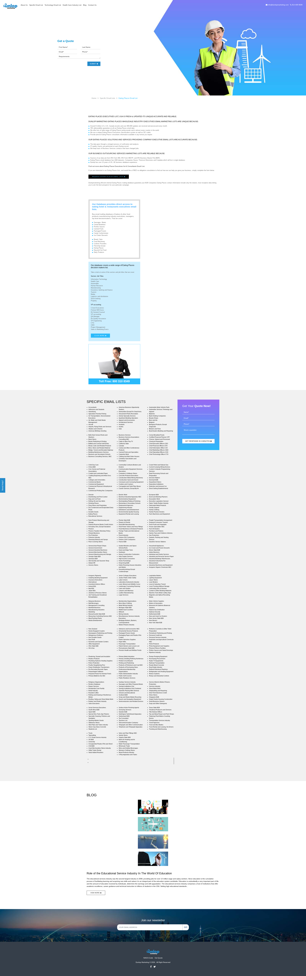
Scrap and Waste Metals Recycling (130, 697)
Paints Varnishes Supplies (127, 639)
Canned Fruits (99, 229)
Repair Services (93, 686)
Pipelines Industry (155, 652)
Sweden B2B (123, 712)
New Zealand (92, 629)
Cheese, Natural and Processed (159, 439)
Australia (121, 424)
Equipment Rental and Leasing (129, 514)
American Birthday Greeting (97, 431)
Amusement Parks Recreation (128, 414)
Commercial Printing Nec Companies (100, 490)
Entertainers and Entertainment (129, 510)
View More (95, 893)
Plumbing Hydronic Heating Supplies (100, 661)
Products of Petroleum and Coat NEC (131, 665)
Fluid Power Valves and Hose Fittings (131, 527)
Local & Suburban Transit (157, 584)
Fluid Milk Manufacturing (127, 524)
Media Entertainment (95, 620)
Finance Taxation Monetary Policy (99, 531)
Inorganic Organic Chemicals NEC (160, 567)
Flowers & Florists (124, 522)
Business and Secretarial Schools (99, 454)
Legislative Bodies (155, 575)
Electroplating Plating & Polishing (129, 501)
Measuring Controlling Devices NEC (100, 616)
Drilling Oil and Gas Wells (96, 501)
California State (124, 443)
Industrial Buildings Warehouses (159, 558)
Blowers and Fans (155, 429)
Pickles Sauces (99, 227)
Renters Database (94, 684)
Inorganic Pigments (94, 575)
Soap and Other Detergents (158, 703)
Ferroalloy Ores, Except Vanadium (99, 527)
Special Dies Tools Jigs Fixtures (98, 714)
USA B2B (91, 746)
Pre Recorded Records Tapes (98, 669)
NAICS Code (148, 958)
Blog (84, 5)
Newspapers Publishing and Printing (100, 633)
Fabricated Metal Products (157, 505)
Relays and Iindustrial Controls (159, 676)
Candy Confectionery (101, 233)
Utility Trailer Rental (94, 750)
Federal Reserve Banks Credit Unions (100, 524)
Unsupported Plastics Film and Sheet (100, 744)
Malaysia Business (94, 601)
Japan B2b (92, 590)
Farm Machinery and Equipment (159, 514)
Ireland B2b (92, 586)
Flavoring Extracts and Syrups (98, 539)
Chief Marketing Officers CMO (158, 450)
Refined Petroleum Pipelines (158, 669)
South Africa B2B (93, 710)
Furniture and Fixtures (156, 531)
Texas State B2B (154, 707)
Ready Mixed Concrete (156, 665)
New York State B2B (155, 622)
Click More (99, 335)
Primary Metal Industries (126, 656)
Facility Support (154, 507)
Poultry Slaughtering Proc (96, 665)
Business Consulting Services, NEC (100, 456)
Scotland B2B (123, 695)
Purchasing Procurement (157, 658)
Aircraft (90, 424)
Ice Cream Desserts (101, 235)
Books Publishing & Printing (97, 441)
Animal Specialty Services (127, 416)
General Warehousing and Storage (99, 554)
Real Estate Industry (155, 667)
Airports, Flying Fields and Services (99, 426)
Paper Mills (122, 642)
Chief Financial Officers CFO (158, 446)
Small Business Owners (156, 701)
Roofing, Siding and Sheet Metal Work (100, 699)
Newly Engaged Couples (96, 631)
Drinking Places (93, 503)
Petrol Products (154, 644)
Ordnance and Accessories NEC (129, 629)
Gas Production (154, 535)
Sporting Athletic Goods (96, 720)
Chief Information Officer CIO (158, 448)
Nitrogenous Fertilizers (95, 635)
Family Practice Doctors (156, 512)
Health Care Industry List (72, 5)
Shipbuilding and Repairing (158, 690)
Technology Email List (53, 5)
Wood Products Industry (126, 752)
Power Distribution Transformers (98, 667)
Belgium (151, 422)
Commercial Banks (94, 482)
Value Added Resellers (95, 752)
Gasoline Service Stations (157, 542)
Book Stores (92, 439)
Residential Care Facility (96, 688)
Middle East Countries (126, 610)
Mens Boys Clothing (125, 603)
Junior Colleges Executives (127, 575)
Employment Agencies (126, 505)
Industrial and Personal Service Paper (161, 556)
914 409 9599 (296, 5)
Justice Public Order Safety (127, 578)
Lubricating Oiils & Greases (158, 588)
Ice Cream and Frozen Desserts (159, 548)
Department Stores (155, 482)
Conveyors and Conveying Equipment (131, 482)
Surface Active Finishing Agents (129, 707)
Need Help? (3, 485)
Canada (121, 446)
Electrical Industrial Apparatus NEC (130, 497)
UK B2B (91, 739)
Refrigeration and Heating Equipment (161, 671)
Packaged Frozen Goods (127, 633)
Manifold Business (94, 607)
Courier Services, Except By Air (129, 488)
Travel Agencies (154, 722)
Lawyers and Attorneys (126, 590)
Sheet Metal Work (155, 688)
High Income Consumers (127, 558)
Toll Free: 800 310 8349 (114, 381)
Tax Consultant (123, 718)
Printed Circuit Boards (126, 661)
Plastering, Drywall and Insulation (99, 656)
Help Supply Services (126, 556)
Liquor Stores (153, 580)
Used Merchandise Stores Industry (99, 748)
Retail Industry (93, 690)
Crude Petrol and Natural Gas (158, 465)
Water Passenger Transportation (129, 744)
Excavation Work (154, 499)
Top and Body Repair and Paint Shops (161, 714)
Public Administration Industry (128, 674)
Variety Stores (123, 735)
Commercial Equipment (96, 484)
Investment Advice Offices (96, 584)
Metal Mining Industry (126, 605)
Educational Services (95, 516)
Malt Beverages (93, 603)
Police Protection (93, 663)
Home (94, 98)
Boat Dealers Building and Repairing (161, 431)
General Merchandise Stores (97, 552)
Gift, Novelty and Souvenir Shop (98, 561)
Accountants (92, 407)
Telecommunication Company (128, 722)
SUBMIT (93, 64)
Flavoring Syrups (100, 246)
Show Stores (153, 695)
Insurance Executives (95, 580)
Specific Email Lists (107, 98)
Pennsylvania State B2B (126, 648)
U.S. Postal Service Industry (97, 737)
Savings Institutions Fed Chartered (130, 688)
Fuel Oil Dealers (154, 529)
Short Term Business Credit (158, 693)
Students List (92, 729)
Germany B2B (93, 558)
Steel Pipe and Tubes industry (98, 725)
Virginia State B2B (125, 737)
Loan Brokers (153, 582)
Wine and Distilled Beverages (128, 748)
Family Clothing (154, 510)
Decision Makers (154, 478)
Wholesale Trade (124, 746)
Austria (121, 426)
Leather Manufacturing (126, 593)
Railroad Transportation (156, 663)
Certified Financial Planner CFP (159, 437)
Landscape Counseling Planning (129, 586)
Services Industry (154, 686)
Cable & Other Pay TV (126, 441)
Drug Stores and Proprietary (97, 505)
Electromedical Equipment (127, 499)
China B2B (92, 467)
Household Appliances (156, 546)
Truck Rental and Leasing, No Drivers (161, 727)
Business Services (125, 435)
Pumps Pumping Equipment (158, 656)
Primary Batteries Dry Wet (96, 676)
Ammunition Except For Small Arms (130, 411)
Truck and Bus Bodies (156, 725)
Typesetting (92, 735)
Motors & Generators (155, 603)
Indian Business (154, 552)
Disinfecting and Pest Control (97, 497)
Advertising (92, 411)
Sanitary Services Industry (127, 682)
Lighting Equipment (155, 578)
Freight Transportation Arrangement (160, 520)
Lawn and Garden (124, 588)
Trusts (90, 733)
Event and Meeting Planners (158, 497)
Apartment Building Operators (128, 418)
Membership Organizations (127, 601)
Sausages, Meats (100, 222)
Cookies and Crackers (126, 484)
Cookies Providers (100, 244)
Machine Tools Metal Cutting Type (160, 593)
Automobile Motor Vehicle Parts (159, 407)
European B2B (154, 495)
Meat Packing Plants (95, 618)
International (92, 582)
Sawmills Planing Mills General (129, 690)
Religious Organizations (96, 682)
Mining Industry (124, 614)
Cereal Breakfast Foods (156, 435)
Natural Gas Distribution (157, 610)
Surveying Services (125, 710)
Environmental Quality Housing (129, 512)
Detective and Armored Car (158, 486)
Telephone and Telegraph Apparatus (130, 727)
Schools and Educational (127, 693)
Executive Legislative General (158, 501)
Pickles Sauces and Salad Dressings (161, 650)
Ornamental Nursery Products (128, 631)
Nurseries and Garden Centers (98, 642)
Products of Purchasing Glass (128, 667)
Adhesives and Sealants (96, 409)
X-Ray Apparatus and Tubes (128, 754)
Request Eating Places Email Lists (108, 176)
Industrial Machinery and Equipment (160, 565)
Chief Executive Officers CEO (158, 443)
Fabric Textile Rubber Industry (158, 503)
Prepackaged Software (95, 671)
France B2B (122, 542)
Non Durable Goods (94, 637)
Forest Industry (123, 535)
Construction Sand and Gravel (128, 480)
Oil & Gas (91, 648)
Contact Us (92, 5)
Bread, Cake (98, 239)
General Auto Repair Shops (97, 546)
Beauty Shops (153, 418)
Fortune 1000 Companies (127, 539)
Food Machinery (99, 241)
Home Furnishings (125, 561)
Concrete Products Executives (128, 475)
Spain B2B (91, 712)
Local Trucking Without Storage (159, 586)
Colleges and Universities (96, 480)
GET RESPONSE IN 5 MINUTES (197, 441)
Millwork (121, 612)
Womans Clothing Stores (127, 750)
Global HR (91, 563)
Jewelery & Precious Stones (97, 593)
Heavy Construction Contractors (129, 554)
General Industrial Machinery (97, 550)
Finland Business (94, 533)
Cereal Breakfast (99, 224)
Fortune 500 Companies (126, 537)
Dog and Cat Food (100, 250)
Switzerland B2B (124, 716)
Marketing (91, 612)
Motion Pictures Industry (126, 625)
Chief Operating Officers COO (158, 452)
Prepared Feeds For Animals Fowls (99, 674)
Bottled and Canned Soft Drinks (98, 443)
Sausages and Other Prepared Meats (131, 684)
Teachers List (123, 720)
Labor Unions (123, 580)
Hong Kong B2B (124, 563)
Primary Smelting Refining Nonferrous (131, 658)
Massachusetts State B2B (96, 614)
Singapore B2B (154, 697)
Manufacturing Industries (96, 610)
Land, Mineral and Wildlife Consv (129, 584)
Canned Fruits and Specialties (128, 452)
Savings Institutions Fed (126, 686)
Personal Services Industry (157, 637)
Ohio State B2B (93, 646)
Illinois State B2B (154, 550)
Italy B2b (91, 588)
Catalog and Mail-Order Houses (129, 456)
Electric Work (123, 495)
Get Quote (159, 958)
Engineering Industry (125, 507)
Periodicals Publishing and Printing (160, 633)
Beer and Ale (153, 420)
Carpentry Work (124, 454)
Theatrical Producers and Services (160, 710)
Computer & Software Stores (128, 473)
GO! (185, 927)
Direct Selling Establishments (158, 488)
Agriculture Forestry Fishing (97, 414)
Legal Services (123, 595)
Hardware (122, 552)
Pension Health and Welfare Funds (130, 650)
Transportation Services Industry (159, 720)
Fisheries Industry (94, 537)
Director (91, 495)
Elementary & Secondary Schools (129, 503)
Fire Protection (93, 535)
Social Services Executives (97, 707)
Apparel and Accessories (127, 420)
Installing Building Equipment (97, 578)
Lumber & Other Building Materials (160, 590)
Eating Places (99, 248)
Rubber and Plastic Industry (97, 701)
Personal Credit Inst (155, 635)
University (91, 742)
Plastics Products (94, 658)
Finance (91, 529)
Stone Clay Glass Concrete (97, 727)
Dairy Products (99, 252)
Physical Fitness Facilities (157, 648)
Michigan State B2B (125, 607)
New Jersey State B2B (156, 618)
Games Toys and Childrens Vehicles (160, 533)
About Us (24, 5)
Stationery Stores (94, 722)
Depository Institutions (156, 484)
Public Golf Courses (125, 676)
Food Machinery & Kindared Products (131, 529)
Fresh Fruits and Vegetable (158, 524)
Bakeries (152, 414)
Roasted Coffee (93, 693)
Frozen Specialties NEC (157, 527)
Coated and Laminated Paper (98, 473)
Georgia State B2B (94, 556)
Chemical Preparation (156, 441)
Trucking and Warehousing (158, 729)
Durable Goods (93, 512)
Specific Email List (36, 5)
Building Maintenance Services (98, 452)
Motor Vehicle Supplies (156, 601)
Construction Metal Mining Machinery (131, 478)
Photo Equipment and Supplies (159, 646)
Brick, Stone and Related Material (99, 448)
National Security (154, 612)
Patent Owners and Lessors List (129, 646)
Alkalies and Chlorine (95, 429)
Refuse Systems (154, 674)
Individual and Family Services (159, 554)
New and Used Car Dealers (158, 616)
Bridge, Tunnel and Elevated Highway (100, 450)
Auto (120, 429)
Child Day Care (93, 465)
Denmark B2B (153, 480)
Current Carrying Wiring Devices (159, 467)
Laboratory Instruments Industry (129, 582)
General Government (95, 548)
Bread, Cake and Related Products (99, 446)
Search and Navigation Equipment (130, 699)
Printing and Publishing (126, 663)
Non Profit (91, 639)
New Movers (153, 620)
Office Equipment (94, 644)
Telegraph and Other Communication (131, 725)
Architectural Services (126, 422)
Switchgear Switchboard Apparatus (130, 714)
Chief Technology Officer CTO (158, 454)
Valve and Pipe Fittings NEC (128, 733)
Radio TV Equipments (156, 661)
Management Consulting (96, 605)
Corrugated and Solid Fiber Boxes (130, 486)
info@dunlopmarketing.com (278, 5)
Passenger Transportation (127, 644)
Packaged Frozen (100, 231)
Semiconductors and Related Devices (131, 701)
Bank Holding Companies (157, 416)
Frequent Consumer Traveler (158, 522)
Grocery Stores (93, 565)
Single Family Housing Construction (160, 699)
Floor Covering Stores (95, 542)
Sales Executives (94, 703)
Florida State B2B (124, 520)
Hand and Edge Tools (126, 550)
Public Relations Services (127, 678)
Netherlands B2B (154, 614)
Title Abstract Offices (155, 712)
